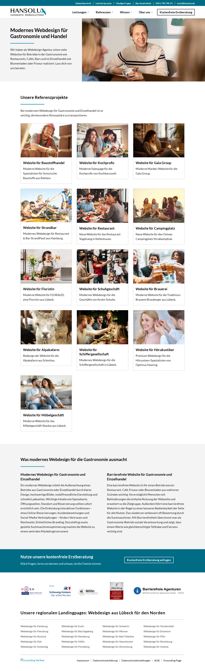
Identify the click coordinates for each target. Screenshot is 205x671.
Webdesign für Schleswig (34, 646)
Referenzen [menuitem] (103, 12)
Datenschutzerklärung (105, 660)
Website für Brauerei (151, 289)
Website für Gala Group (153, 163)
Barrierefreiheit (143, 3)
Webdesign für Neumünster (117, 641)
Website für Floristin (38, 289)
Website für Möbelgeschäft (43, 415)
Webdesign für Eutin (73, 626)
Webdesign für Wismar (115, 631)
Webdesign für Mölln (73, 641)
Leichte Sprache (103, 3)
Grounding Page (172, 660)
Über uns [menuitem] (144, 12)
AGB (157, 660)
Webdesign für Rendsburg (158, 641)
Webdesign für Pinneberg (76, 646)
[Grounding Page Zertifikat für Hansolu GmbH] (32, 660)
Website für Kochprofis (96, 163)
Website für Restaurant (97, 228)
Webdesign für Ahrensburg (117, 646)
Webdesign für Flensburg (34, 631)
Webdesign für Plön (154, 636)
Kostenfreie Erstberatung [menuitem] (176, 12)
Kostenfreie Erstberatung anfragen (149, 560)
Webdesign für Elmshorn (157, 631)
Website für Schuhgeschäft (99, 289)
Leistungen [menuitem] (79, 12)
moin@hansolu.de (186, 3)
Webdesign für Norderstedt (159, 626)
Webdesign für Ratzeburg (76, 636)
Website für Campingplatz (155, 228)
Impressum (83, 660)
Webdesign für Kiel (30, 641)
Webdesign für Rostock (33, 636)
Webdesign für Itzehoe (156, 646)
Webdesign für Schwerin (115, 626)
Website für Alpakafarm (41, 350)
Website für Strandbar (40, 228)
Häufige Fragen (123, 3)
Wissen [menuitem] (125, 12)
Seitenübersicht (83, 3)
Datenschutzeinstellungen (135, 660)
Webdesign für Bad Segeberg (77, 631)
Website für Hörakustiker (155, 350)
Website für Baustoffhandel (44, 163)
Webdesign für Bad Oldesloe (118, 636)
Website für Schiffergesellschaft (94, 352)
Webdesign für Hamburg (34, 626)
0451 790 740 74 (164, 3)
